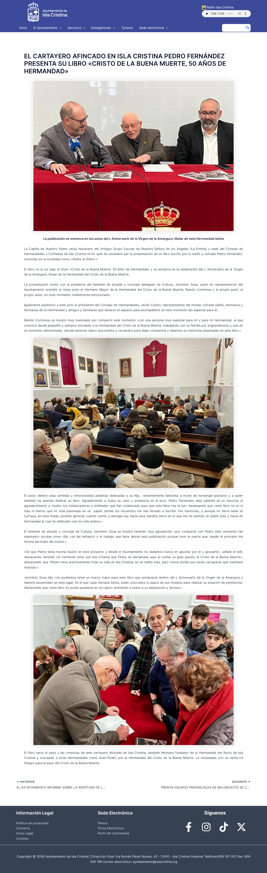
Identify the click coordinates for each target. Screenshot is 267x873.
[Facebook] (188, 827)
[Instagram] (206, 827)
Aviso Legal (24, 833)
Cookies (22, 838)
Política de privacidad (32, 823)
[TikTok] (224, 827)
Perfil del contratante (113, 833)
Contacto (23, 828)
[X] (241, 827)
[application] (59, 27)
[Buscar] (248, 28)
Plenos (103, 823)
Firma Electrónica (111, 828)
